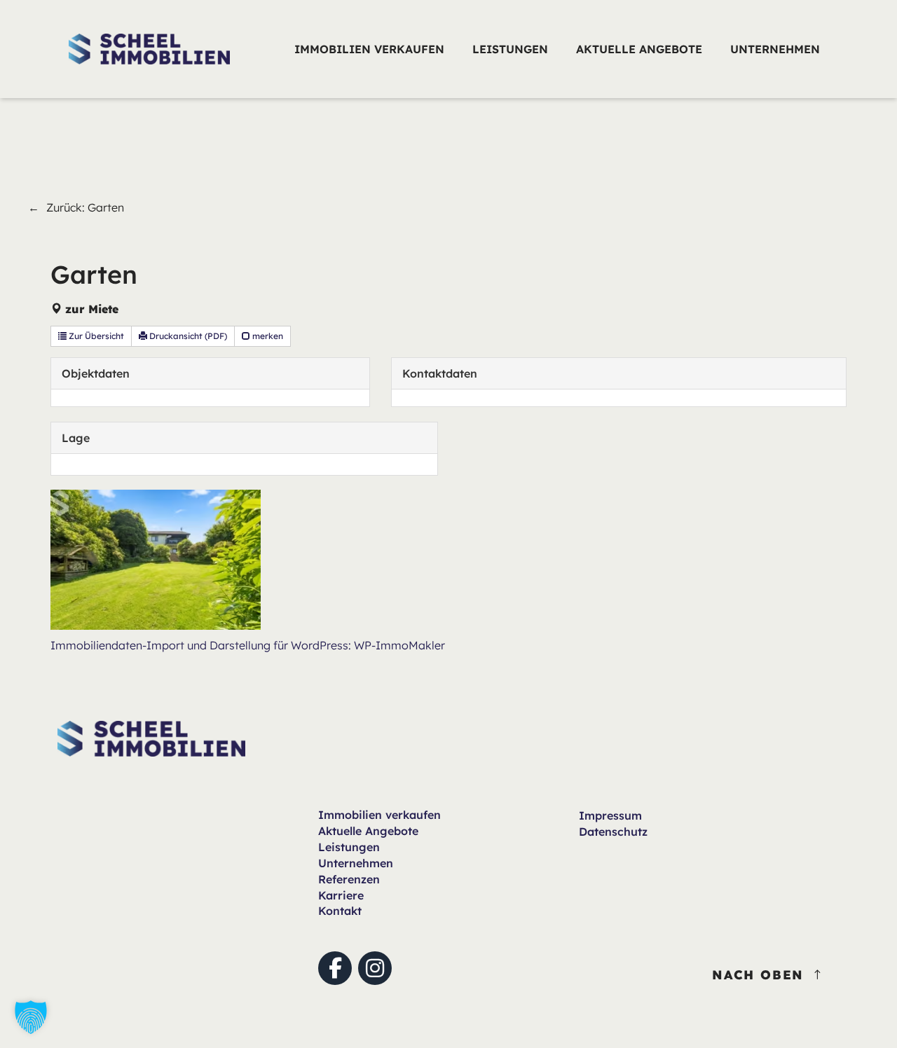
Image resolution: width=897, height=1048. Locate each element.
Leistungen (349, 847)
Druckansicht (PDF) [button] (187, 336)
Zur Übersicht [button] (95, 336)
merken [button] (266, 336)
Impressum (610, 815)
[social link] (335, 968)
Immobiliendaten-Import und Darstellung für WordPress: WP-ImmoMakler (247, 645)
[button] (31, 1017)
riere (341, 895)
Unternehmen (355, 863)
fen (379, 815)
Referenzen (349, 879)
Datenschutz (613, 832)
